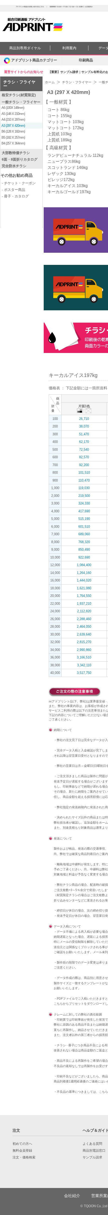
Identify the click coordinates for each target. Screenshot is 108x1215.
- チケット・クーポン (19, 183)
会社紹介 (72, 1196)
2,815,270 (84, 642)
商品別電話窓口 (94, 1150)
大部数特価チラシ (16, 153)
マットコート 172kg (65, 128)
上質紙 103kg (59, 134)
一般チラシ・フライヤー (21, 102)
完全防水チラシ (14, 166)
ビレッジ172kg (61, 180)
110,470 (84, 480)
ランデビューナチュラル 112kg (75, 155)
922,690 (84, 557)
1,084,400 (84, 565)
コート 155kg (59, 116)
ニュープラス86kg (63, 161)
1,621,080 (84, 588)
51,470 (84, 434)
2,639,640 (84, 634)
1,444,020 (84, 580)
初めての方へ (22, 1144)
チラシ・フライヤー (19, 84)
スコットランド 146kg (67, 167)
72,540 (84, 449)
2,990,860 (84, 650)
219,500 (84, 496)
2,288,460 (84, 619)
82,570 (84, 457)
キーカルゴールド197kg (69, 192)
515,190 (84, 519)
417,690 (84, 511)
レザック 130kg (61, 173)
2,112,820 (84, 611)
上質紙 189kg (59, 140)
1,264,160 (84, 573)
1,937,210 (84, 603)
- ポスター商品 (13, 190)
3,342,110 (84, 665)
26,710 (84, 419)
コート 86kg (58, 110)
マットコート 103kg (65, 122)
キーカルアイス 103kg (67, 186)
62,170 (84, 442)
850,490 (84, 549)
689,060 (84, 534)
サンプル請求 (92, 1157)
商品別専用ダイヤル (25, 48)
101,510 (84, 472)
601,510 (84, 526)
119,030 (84, 488)
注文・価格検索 (24, 1157)
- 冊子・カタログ (15, 196)
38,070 (84, 426)
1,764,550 (84, 596)
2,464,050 (84, 626)
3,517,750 (84, 673)
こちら (58, 1003)
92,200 (84, 465)
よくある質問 (92, 1144)
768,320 (84, 542)
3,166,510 (84, 657)
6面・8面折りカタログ (19, 159)
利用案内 (69, 48)
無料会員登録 (22, 1150)
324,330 (84, 503)
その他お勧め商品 (17, 175)
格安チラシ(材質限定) (19, 95)
